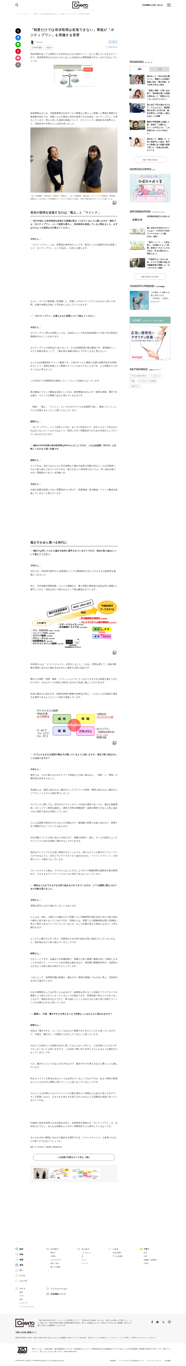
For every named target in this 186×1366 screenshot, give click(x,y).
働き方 (49, 48)
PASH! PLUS (43, 1337)
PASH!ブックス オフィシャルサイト (144, 1337)
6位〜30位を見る (150, 160)
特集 (21, 1254)
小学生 (146, 1263)
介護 (133, 381)
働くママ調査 (55, 1267)
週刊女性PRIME (20, 1337)
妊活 (145, 1253)
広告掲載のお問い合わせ (152, 5)
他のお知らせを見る (150, 277)
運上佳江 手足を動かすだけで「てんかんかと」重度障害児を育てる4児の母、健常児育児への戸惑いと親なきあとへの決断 (158, 110)
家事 (21, 1292)
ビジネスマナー (56, 1260)
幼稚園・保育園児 (150, 1260)
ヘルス (115, 1249)
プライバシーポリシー (154, 1360)
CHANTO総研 (37, 48)
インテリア (23, 1303)
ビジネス (26, 14)
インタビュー (156, 376)
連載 (21, 1260)
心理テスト (135, 386)
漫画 (21, 1265)
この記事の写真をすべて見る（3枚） (74, 1157)
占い (21, 1270)
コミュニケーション (26, 1306)
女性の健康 (117, 1253)
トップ (17, 14)
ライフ (22, 1289)
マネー (21, 1296)
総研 (21, 1249)
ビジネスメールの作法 (147, 381)
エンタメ (85, 1249)
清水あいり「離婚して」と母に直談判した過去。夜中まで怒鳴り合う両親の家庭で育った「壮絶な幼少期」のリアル (158, 144)
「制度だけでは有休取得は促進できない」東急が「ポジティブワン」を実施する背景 (60, 14)
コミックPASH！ (124, 1337)
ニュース (23, 1281)
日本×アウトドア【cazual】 (77, 1337)
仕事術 (53, 1256)
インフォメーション (59, 1289)
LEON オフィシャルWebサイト (98, 1337)
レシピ (22, 1275)
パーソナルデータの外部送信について (131, 1360)
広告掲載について (58, 1294)
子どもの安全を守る (138, 376)
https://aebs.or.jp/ (70, 1351)
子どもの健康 (117, 1256)
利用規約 (113, 1360)
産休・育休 (55, 1263)
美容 (21, 1299)
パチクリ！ (114, 1337)
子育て (146, 1249)
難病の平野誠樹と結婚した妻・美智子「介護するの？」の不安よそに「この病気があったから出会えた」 (158, 127)
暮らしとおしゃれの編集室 (57, 1337)
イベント (85, 1263)
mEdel (35, 1337)
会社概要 (168, 1360)
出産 (145, 1256)
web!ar (29, 1337)
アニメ (84, 1260)
